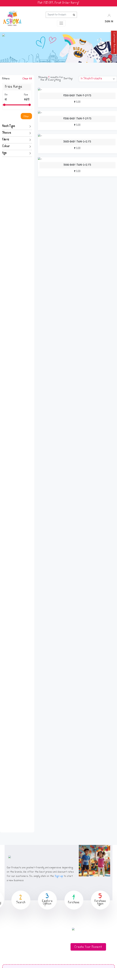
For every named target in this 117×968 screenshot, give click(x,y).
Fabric (5, 140)
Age (4, 153)
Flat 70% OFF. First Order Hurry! (58, 3)
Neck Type (8, 126)
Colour (6, 146)
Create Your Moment (88, 947)
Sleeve (6, 133)
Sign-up (59, 876)
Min (6, 95)
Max (26, 95)
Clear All (27, 79)
